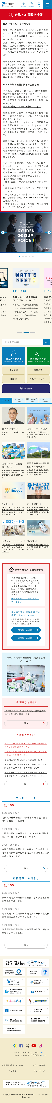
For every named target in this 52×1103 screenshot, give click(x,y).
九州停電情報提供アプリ (33, 49)
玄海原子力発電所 (26, 630)
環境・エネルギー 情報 (32, 400)
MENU (47, 7)
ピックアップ (6, 400)
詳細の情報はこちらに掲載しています (22, 106)
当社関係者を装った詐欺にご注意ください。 (25, 760)
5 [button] (33, 256)
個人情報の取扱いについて (13, 1065)
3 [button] (26, 256)
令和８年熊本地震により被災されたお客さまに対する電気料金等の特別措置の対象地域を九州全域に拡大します (25, 852)
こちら (40, 1052)
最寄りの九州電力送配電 (24, 154)
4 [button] (29, 256)
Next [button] (49, 232)
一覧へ (25, 723)
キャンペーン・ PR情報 (45, 400)
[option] (26, 232)
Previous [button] (3, 232)
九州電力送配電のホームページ (27, 36)
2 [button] (23, 256)
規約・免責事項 (39, 1065)
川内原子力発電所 (26, 638)
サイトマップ (39, 1071)
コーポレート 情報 (19, 400)
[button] (19, 332)
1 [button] (19, 256)
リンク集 (12, 1071)
